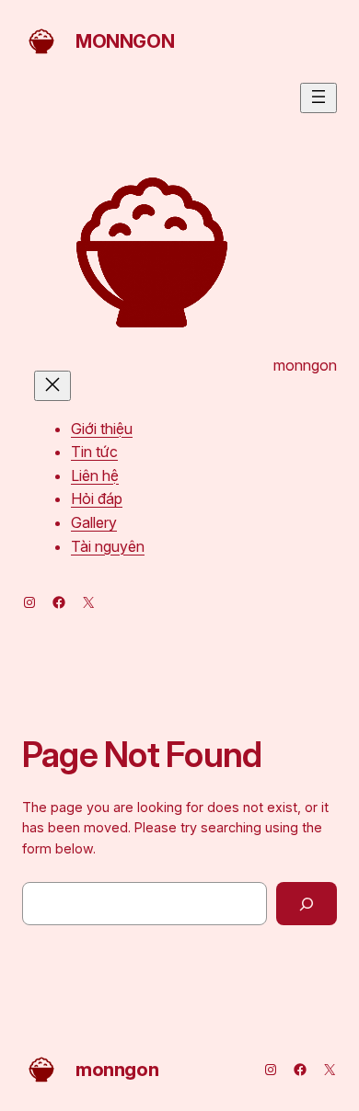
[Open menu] (318, 98)
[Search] (306, 903)
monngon (124, 41)
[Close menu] (52, 386)
